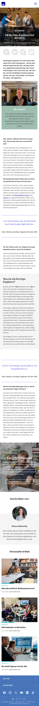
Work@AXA (19, 30)
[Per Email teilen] (31, 52)
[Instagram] (10, 692)
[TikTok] (33, 692)
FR (17, 699)
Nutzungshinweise (8, 702)
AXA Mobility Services (21, 195)
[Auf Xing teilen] (23, 52)
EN (24, 699)
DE (13, 699)
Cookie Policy (30, 702)
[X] (16, 692)
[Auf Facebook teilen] (6, 52)
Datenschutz (20, 702)
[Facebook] (4, 692)
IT (20, 699)
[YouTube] (21, 692)
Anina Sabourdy (21, 43)
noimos (6, 198)
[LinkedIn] (27, 692)
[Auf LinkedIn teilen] (14, 52)
